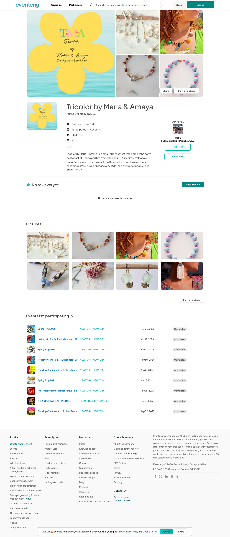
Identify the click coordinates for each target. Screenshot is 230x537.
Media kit (84, 487)
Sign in (179, 5)
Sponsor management (21, 480)
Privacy (117, 472)
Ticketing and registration (23, 485)
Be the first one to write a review (115, 198)
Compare (84, 463)
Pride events (51, 467)
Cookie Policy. (150, 531)
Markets (49, 477)
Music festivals (52, 472)
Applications (16, 453)
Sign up (200, 4)
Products (15, 458)
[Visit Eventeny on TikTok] (177, 476)
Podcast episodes (88, 472)
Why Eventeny (17, 463)
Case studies (86, 458)
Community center (89, 453)
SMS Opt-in (120, 463)
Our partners (85, 467)
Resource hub (86, 496)
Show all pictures (186, 90)
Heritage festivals (54, 482)
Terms (117, 467)
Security (118, 482)
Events (13, 448)
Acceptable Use (198, 464)
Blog (81, 482)
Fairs (47, 458)
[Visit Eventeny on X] (160, 476)
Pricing (13, 522)
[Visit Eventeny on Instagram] (172, 476)
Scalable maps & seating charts (26, 490)
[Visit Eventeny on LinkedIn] (166, 476)
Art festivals (51, 448)
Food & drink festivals (56, 443)
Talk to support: (122, 499)
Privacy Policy (131, 531)
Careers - (125, 453)
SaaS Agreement (122, 477)
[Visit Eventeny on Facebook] (155, 476)
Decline (180, 531)
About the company (124, 443)
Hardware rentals (19, 508)
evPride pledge (87, 477)
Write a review (192, 184)
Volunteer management (22, 476)
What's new (85, 491)
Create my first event (21, 443)
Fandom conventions (55, 463)
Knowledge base (88, 448)
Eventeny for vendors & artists (94, 501)
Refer (82, 443)
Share (166, 90)
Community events (54, 453)
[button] (58, 5)
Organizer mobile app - (24, 513)
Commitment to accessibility (129, 458)
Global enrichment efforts (127, 448)
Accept (166, 531)
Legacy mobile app (20, 517)
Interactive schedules (21, 503)
